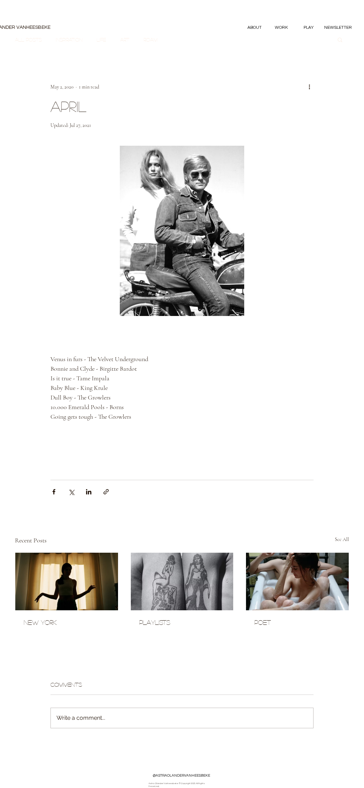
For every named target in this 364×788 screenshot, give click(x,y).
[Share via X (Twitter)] (71, 491)
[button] (281, 28)
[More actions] (309, 86)
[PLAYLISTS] (182, 581)
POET (263, 622)
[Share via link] (106, 491)
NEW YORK (40, 622)
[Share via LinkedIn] (88, 491)
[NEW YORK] (66, 581)
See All (342, 539)
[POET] (297, 581)
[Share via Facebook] (53, 491)
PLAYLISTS (154, 622)
